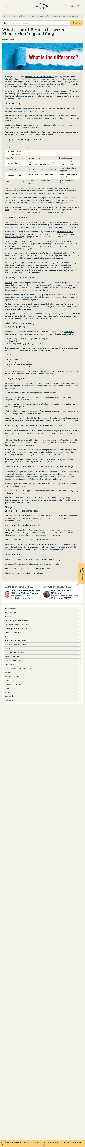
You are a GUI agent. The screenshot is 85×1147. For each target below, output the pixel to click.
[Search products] (65, 6)
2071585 (67, 598)
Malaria (7, 672)
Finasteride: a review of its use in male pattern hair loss (26, 559)
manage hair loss (69, 383)
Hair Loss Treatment (12, 656)
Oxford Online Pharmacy (35, 474)
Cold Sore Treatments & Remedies (17, 625)
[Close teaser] (78, 584)
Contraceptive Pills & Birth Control (17, 629)
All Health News (10, 609)
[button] (81, 573)
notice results (24, 290)
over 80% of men (43, 125)
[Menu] (6, 6)
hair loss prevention (19, 299)
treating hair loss (62, 188)
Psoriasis (8, 688)
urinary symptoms (61, 246)
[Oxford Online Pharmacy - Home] (42, 6)
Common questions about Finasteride (19, 568)
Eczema (7, 637)
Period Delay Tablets (12, 680)
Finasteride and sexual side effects (18, 573)
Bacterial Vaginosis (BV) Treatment (17, 621)
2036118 (26, 598)
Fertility (7, 648)
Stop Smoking (9, 696)
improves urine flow (67, 306)
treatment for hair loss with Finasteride (39, 77)
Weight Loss (9, 700)
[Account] (72, 6)
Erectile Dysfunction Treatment (16, 641)
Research (8, 283)
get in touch (9, 493)
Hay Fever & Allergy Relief (14, 660)
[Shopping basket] (78, 6)
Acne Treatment (10, 613)
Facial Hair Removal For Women (16, 644)
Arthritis (8, 617)
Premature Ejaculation (13, 684)
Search (76, 23)
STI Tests (8, 692)
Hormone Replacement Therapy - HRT (18, 668)
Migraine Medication (12, 676)
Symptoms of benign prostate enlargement (21, 564)
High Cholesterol (10, 664)
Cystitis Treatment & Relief (14, 633)
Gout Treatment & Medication (15, 652)
